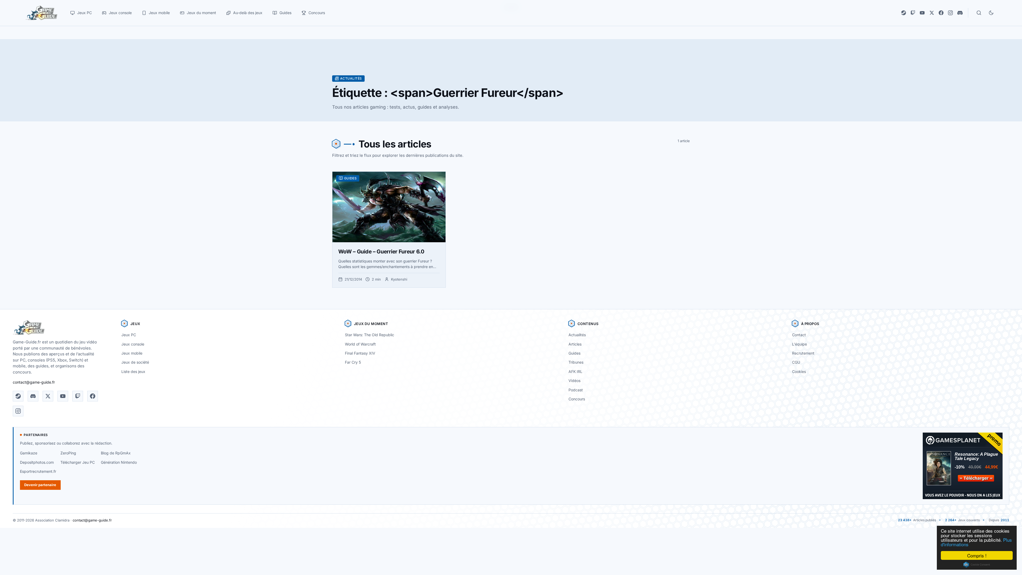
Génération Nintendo (119, 462)
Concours (576, 399)
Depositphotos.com (37, 462)
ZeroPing (68, 453)
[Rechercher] (979, 12)
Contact (799, 334)
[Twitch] (913, 13)
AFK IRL (575, 371)
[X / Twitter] (932, 13)
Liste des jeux (133, 371)
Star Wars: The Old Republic (369, 334)
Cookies (799, 371)
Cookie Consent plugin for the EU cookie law (976, 565)
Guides (574, 353)
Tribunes (575, 362)
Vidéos (574, 380)
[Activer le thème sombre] (991, 12)
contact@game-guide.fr (34, 382)
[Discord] (960, 13)
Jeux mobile (131, 353)
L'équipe (799, 344)
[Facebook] (941, 13)
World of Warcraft (360, 344)
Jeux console (132, 344)
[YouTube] (922, 13)
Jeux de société (135, 362)
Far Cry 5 (353, 362)
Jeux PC (128, 334)
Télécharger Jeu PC (77, 462)
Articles (575, 344)
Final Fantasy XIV (360, 353)
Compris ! (977, 555)
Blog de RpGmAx (116, 453)
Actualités (577, 334)
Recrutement (803, 353)
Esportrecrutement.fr (38, 471)
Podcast (575, 390)
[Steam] (903, 13)
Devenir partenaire (40, 485)
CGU (796, 362)
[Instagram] (950, 13)
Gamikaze (28, 453)
